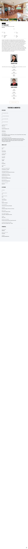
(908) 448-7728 (14, 70)
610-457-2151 (14, 93)
